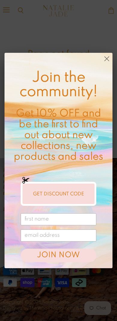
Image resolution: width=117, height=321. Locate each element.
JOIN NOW (58, 255)
